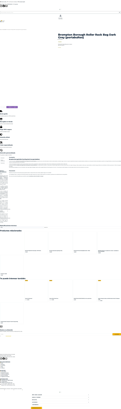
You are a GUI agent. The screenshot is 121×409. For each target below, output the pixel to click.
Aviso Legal (1, 389)
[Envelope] (6, 6)
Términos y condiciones (9, 389)
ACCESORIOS (4, 29)
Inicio (1, 29)
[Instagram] (1, 6)
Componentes (80, 25)
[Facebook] (4, 6)
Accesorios (71, 25)
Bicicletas (63, 25)
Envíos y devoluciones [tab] (3, 160)
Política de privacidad (18, 389)
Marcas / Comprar (54, 25)
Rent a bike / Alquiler (42, 25)
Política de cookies (26, 389)
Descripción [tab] (2, 157)
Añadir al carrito (12, 107)
